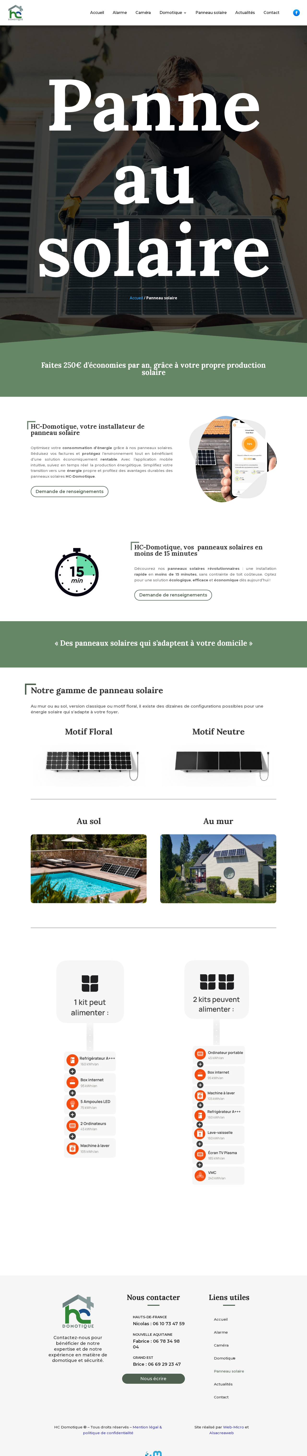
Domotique (170, 12)
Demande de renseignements (69, 491)
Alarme (120, 12)
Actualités (245, 12)
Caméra (143, 12)
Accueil (97, 12)
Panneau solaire (211, 12)
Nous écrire (153, 1378)
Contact (271, 12)
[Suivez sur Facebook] (296, 12)
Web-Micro (233, 1427)
